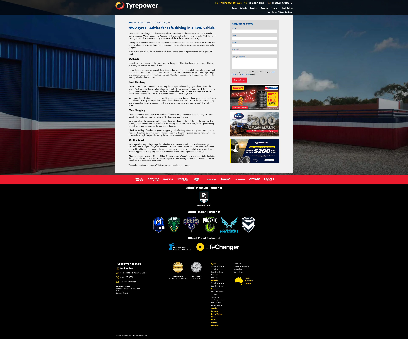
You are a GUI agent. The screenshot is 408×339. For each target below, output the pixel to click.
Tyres (234, 8)
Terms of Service (245, 74)
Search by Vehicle (217, 266)
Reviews (288, 12)
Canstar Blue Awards (241, 266)
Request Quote (239, 80)
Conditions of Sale (141, 335)
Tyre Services (216, 303)
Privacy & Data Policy (128, 335)
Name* (234, 28)
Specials (264, 8)
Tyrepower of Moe (230, 3)
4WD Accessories (217, 291)
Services (253, 8)
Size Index (237, 264)
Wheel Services (216, 305)
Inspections (215, 297)
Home (133, 22)
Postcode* (235, 50)
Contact (274, 8)
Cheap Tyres (238, 272)
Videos (281, 12)
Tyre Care (214, 275)
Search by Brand (217, 272)
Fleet (268, 12)
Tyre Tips (214, 277)
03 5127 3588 (256, 3)
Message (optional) (239, 57)
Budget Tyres (238, 269)
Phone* (234, 35)
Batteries (214, 294)
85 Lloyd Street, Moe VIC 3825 (133, 273)
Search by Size (216, 269)
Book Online (287, 8)
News (274, 12)
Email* (234, 42)
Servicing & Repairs (218, 300)
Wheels (243, 8)
